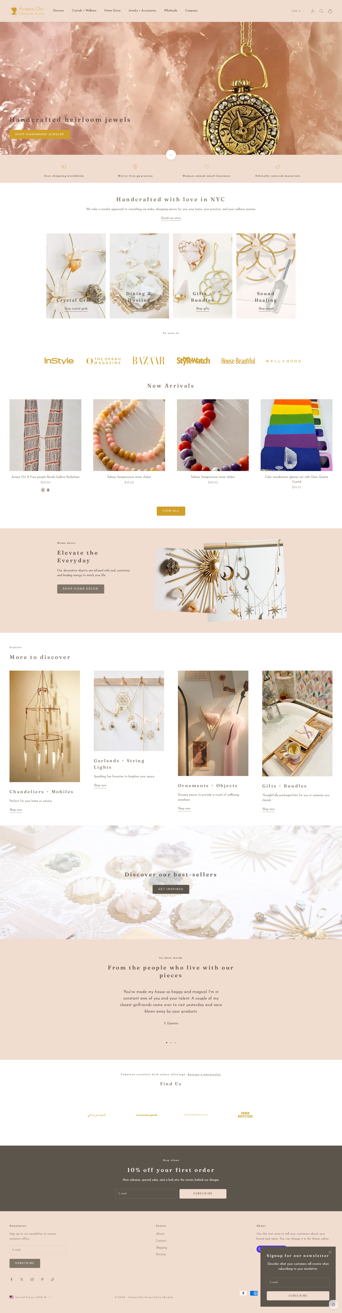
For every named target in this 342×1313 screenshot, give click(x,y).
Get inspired (170, 889)
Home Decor (112, 10)
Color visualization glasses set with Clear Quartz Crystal (296, 480)
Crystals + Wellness (84, 10)
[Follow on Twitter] (22, 1279)
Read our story (171, 218)
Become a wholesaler (204, 1074)
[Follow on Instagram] (32, 1279)
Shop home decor (81, 588)
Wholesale (170, 10)
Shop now (16, 810)
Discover (58, 10)
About (160, 1234)
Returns (161, 1254)
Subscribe (298, 1295)
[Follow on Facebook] (11, 1279)
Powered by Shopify (159, 1297)
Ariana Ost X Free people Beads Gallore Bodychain (45, 477)
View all (171, 511)
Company (191, 10)
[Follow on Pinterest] (42, 1279)
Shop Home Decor (33, 144)
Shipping (161, 1247)
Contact (161, 1240)
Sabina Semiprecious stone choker (129, 477)
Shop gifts (202, 308)
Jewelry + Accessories (142, 10)
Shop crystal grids (76, 308)
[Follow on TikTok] (53, 1279)
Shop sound (266, 308)
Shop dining (139, 308)
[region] (171, 88)
